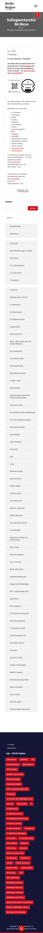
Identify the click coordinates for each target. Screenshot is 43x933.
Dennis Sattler (15, 694)
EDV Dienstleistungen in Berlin (21, 251)
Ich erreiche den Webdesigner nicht (19, 799)
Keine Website (15, 435)
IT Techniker (11, 838)
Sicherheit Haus (15, 479)
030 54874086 (29, 71)
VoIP (21, 873)
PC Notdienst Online (17, 319)
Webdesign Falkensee (14, 887)
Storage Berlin (15, 327)
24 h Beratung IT (16, 312)
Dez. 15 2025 (11, 51)
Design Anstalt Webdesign (19, 584)
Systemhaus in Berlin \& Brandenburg (19, 539)
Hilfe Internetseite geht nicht (17, 789)
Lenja (12, 464)
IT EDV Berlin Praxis (17, 359)
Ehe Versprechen (16, 351)
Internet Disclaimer (17, 555)
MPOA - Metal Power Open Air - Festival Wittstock (21, 343)
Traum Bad (14, 449)
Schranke (23, 848)
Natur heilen (14, 547)
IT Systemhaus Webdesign (16, 833)
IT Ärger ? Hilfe (15, 381)
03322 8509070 (17, 73)
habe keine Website (14, 784)
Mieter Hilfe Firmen (16, 569)
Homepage (11, 794)
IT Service (12, 54)
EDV (33, 759)
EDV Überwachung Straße (19, 680)
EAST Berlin (14, 243)
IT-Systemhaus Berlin (14, 814)
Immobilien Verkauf (17, 643)
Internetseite (22, 804)
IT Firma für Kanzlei (14, 823)
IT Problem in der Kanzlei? (19, 613)
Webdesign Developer (14, 883)
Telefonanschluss (22, 863)
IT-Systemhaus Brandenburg (17, 819)
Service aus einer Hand (15, 853)
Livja (11, 457)
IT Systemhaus (15, 305)
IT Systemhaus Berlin (17, 628)
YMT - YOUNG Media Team (19, 591)
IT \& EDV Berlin (16, 273)
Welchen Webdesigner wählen (18, 907)
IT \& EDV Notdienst (17, 265)
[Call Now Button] (21, 928)
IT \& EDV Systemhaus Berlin (20, 420)
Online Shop (11, 848)
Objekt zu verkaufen (17, 508)
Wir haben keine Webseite (16, 912)
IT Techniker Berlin (26, 838)
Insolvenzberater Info (18, 636)
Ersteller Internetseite (15, 774)
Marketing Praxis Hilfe (18, 373)
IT (31, 804)
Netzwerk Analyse (16, 471)
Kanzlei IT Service (16, 658)
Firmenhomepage (13, 779)
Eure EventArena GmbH (18, 523)
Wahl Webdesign (13, 878)
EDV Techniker (12, 769)
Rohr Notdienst (15, 606)
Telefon (9, 863)
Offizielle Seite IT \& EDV (18, 297)
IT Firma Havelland (14, 828)
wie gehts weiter (16, 702)
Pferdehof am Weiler (17, 427)
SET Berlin (13, 650)
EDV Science (14, 258)
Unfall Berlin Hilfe (16, 366)
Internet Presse (15, 493)
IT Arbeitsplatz (15, 530)
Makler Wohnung (16, 515)
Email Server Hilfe (16, 405)
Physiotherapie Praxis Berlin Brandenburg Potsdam (20, 396)
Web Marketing (17, 151)
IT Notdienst (14, 280)
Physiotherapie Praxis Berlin (20, 709)
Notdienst (28, 66)
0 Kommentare (23, 192)
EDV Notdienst (28, 764)
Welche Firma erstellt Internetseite (19, 902)
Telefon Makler (15, 486)
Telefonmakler (12, 868)
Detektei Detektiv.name (18, 577)
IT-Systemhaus (12, 809)
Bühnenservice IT (16, 334)
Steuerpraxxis (11, 858)
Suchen (8, 201)
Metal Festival (15, 388)
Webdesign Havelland (15, 892)
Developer (24, 759)
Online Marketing (18, 148)
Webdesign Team (23, 190)
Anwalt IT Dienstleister (18, 665)
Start (20, 28)
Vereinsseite (11, 873)
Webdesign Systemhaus (15, 897)
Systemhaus (14, 234)
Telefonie (15, 134)
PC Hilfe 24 (14, 290)
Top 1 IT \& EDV (15, 562)
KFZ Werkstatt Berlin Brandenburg (22, 412)
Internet (10, 804)
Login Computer (16, 442)
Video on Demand (16, 687)
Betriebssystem (15, 226)
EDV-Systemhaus (13, 764)
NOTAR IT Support (16, 672)
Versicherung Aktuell (17, 621)
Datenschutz (11, 759)
